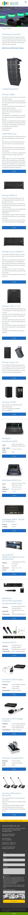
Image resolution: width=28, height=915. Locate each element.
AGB (10, 820)
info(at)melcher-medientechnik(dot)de (8, 847)
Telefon (5, 862)
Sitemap (20, 820)
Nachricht (5, 867)
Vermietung (4, 28)
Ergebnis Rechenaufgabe (9, 889)
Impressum (7, 820)
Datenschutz (15, 820)
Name (4, 852)
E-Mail (4, 857)
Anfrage (14, 171)
